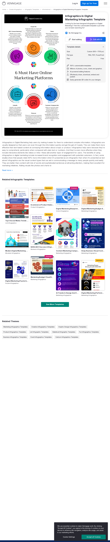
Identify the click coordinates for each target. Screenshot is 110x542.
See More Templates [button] (55, 304)
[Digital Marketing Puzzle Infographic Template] (17, 269)
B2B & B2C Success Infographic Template (42, 247)
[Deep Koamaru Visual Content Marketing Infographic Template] (93, 233)
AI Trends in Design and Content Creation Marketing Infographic (67, 293)
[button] (75, 39)
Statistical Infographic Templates (63, 332)
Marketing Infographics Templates (15, 327)
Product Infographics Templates (14, 332)
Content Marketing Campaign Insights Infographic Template (67, 251)
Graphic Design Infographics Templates (72, 327)
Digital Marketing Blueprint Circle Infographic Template (67, 209)
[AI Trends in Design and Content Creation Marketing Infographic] (67, 275)
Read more (7, 170)
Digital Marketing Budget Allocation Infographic (93, 209)
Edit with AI (97, 39)
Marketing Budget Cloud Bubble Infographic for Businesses (42, 277)
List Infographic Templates (39, 332)
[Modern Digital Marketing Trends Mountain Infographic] (17, 239)
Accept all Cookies (94, 537)
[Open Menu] (105, 3)
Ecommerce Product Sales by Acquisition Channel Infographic (42, 205)
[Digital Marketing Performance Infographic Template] (93, 275)
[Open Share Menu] (103, 33)
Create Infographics (15, 9)
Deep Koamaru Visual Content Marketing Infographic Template (93, 251)
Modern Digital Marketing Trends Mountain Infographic (17, 251)
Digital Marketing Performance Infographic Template (93, 293)
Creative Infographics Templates (43, 327)
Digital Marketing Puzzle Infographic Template (17, 281)
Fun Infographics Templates (89, 332)
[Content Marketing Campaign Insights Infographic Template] (67, 233)
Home (4, 9)
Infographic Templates (32, 9)
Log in (75, 3)
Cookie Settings (69, 537)
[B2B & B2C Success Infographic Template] (42, 229)
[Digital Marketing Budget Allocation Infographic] (93, 197)
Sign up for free (89, 3)
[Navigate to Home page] (11, 3)
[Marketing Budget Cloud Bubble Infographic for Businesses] (42, 265)
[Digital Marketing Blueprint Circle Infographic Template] (67, 197)
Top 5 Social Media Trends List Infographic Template (17, 221)
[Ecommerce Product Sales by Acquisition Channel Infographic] (42, 195)
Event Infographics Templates (41, 337)
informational (46, 9)
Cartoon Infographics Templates (67, 337)
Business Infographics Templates (15, 337)
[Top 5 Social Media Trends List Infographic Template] (17, 203)
